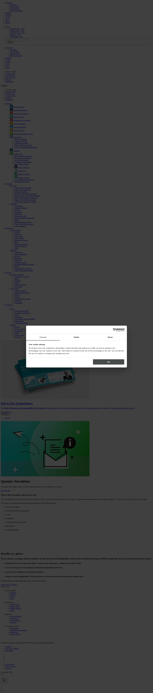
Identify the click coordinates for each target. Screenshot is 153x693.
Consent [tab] (43, 337)
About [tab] (110, 337)
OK (108, 362)
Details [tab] (76, 337)
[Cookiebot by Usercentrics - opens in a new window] (114, 330)
